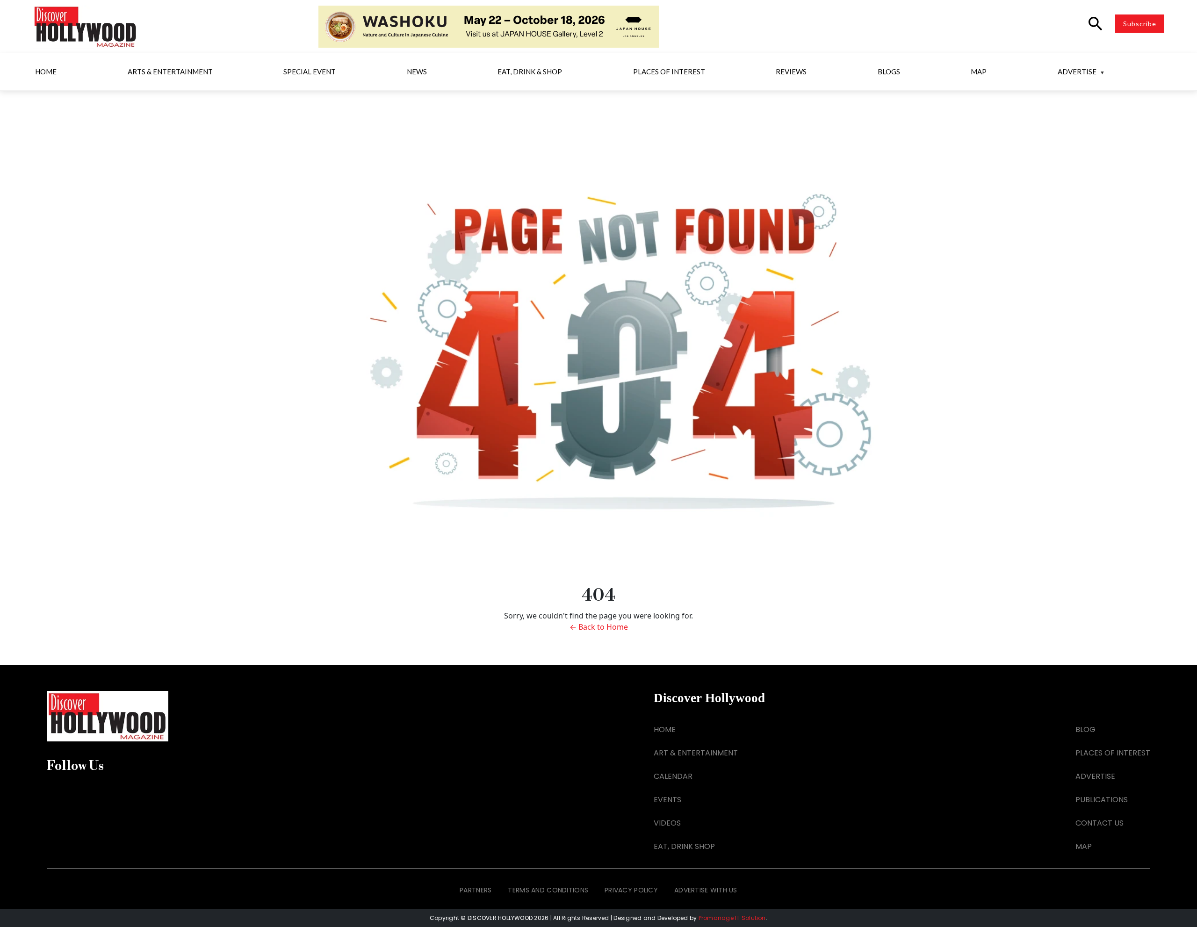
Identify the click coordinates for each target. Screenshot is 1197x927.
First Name (484, 408)
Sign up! (599, 602)
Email (474, 359)
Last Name (484, 456)
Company (482, 505)
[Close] (735, 305)
